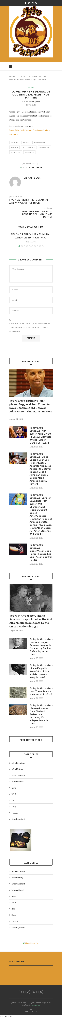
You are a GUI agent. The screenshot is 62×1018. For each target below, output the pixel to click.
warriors (29, 152)
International (18, 781)
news (14, 787)
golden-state (29, 147)
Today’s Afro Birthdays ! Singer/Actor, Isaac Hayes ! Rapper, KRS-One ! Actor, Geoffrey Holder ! (41, 552)
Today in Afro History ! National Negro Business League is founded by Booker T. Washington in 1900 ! (41, 647)
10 (43, 246)
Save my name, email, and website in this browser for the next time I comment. (29, 328)
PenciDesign (35, 1005)
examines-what (40, 143)
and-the (14, 143)
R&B (14, 794)
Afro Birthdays (18, 763)
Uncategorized (18, 819)
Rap (13, 800)
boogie (26, 143)
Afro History (17, 769)
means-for (44, 147)
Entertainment (18, 775)
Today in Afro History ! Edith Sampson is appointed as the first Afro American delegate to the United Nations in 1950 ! (30, 621)
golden (14, 147)
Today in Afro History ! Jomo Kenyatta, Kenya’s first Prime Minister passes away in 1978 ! (41, 671)
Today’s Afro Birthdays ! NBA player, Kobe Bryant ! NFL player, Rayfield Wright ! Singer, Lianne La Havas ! (41, 435)
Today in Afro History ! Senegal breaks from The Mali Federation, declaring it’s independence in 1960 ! (41, 714)
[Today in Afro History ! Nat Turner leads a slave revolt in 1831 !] (18, 692)
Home (12, 76)
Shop (14, 806)
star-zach (15, 152)
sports (23, 76)
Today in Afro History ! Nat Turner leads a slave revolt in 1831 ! (41, 691)
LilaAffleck (35, 101)
